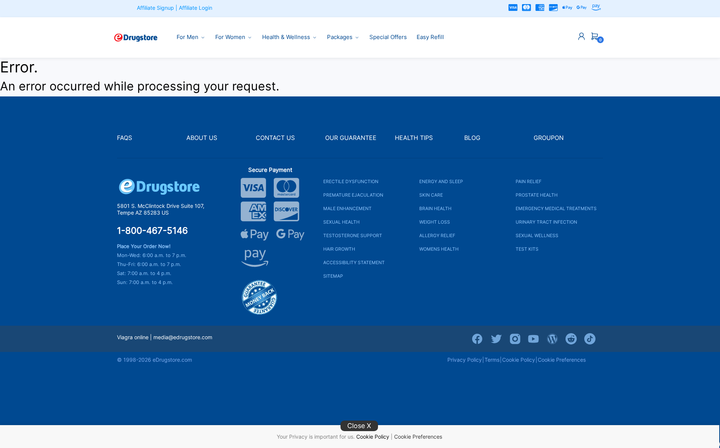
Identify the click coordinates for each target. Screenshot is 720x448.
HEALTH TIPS (414, 137)
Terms (492, 359)
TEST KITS (527, 249)
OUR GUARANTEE (350, 137)
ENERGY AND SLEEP (441, 181)
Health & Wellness (286, 37)
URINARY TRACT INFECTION (546, 222)
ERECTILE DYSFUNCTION (350, 181)
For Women (230, 37)
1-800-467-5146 (152, 230)
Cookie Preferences (418, 436)
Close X (359, 426)
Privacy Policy (464, 359)
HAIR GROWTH (339, 249)
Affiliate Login (195, 8)
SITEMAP (333, 276)
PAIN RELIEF (529, 181)
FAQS (124, 137)
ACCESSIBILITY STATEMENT (354, 262)
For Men (187, 37)
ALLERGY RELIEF (437, 235)
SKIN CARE (431, 195)
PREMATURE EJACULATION (353, 195)
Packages (339, 37)
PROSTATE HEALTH (537, 195)
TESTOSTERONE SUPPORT (352, 235)
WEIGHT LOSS (434, 222)
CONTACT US (275, 137)
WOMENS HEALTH (439, 249)
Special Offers (388, 37)
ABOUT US (201, 137)
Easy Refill (430, 37)
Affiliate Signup (155, 8)
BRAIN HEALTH (435, 208)
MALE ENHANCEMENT (347, 208)
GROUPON (549, 137)
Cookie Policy (372, 436)
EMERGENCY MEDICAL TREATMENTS (556, 208)
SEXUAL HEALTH (341, 222)
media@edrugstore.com (182, 337)
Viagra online (132, 337)
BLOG (472, 137)
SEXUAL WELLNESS (537, 235)
